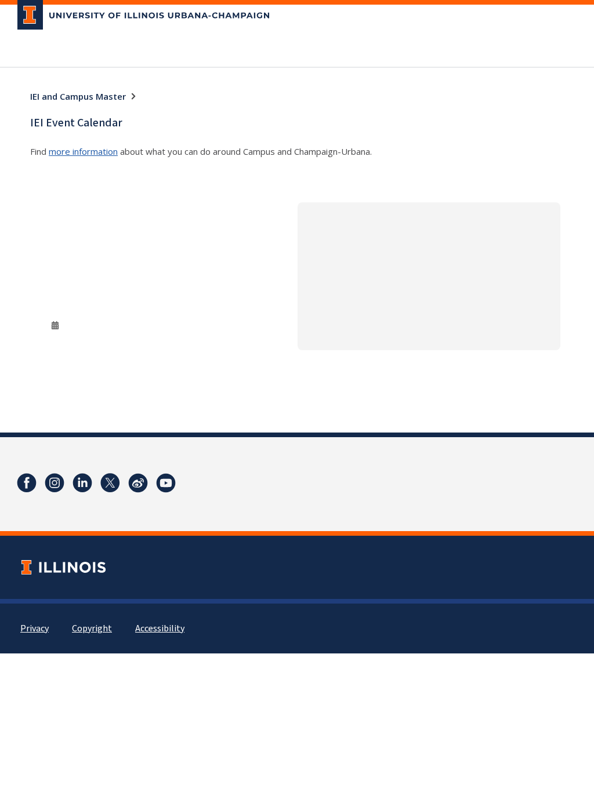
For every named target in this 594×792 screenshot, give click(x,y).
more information (83, 151)
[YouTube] (166, 483)
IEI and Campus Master (78, 96)
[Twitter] (110, 483)
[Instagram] (54, 483)
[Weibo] (138, 483)
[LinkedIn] (82, 483)
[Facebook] (26, 483)
